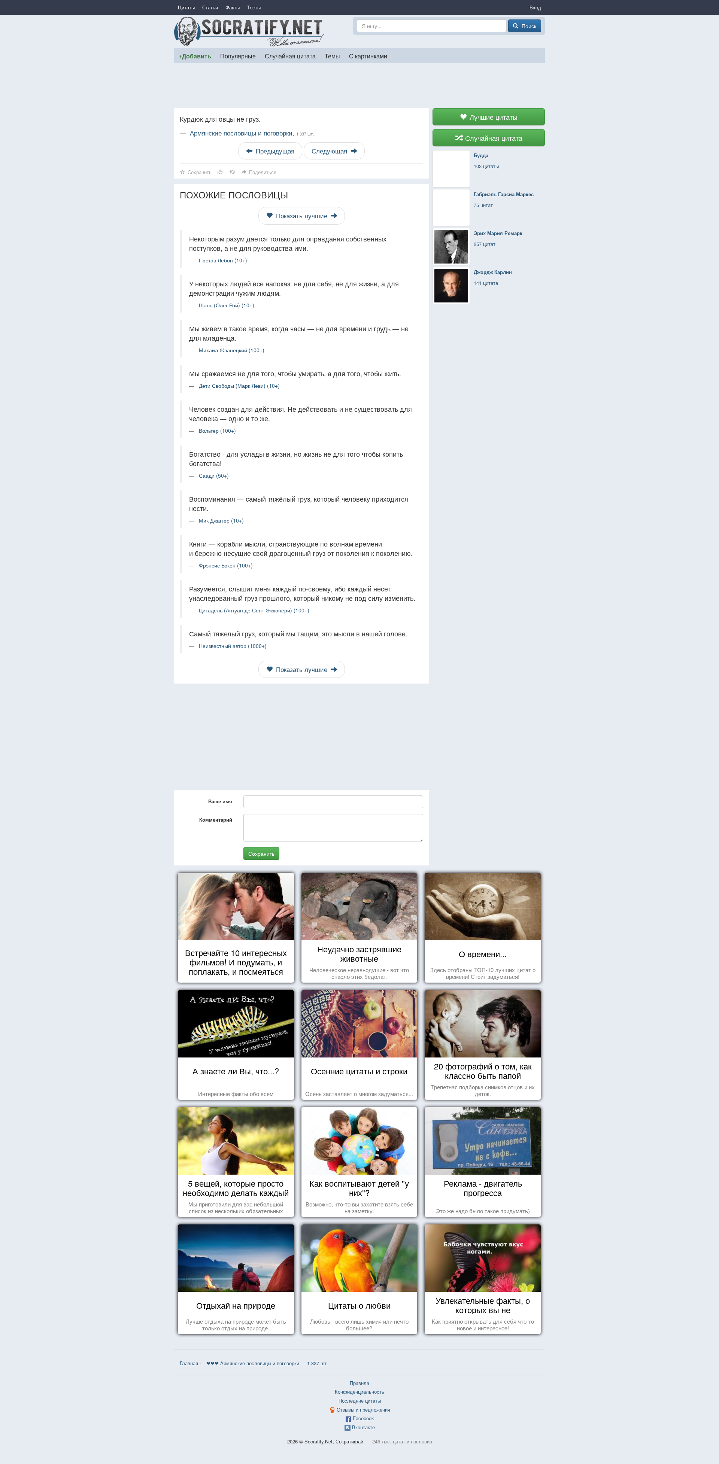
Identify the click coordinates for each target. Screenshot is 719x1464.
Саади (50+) (214, 475)
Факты (232, 7)
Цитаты (186, 7)
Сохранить (261, 853)
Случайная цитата (290, 56)
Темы (332, 56)
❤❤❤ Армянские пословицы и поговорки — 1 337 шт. (267, 1363)
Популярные (238, 56)
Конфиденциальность (359, 1391)
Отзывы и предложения (363, 1409)
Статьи (210, 7)
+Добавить (195, 56)
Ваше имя (220, 801)
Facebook (363, 1418)
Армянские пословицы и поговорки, (252, 132)
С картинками (368, 56)
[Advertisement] (359, 86)
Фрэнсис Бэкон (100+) (226, 565)
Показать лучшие (301, 215)
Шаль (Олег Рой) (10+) (226, 305)
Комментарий (215, 819)
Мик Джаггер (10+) (221, 520)
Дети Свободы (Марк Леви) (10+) (239, 385)
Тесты (254, 7)
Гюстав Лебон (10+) (223, 260)
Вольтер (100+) (217, 430)
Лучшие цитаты (493, 117)
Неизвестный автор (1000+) (233, 645)
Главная (189, 1363)
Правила (359, 1383)
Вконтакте (363, 1427)
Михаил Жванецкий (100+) (231, 350)
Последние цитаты (360, 1400)
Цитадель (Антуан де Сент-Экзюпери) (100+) (254, 610)
